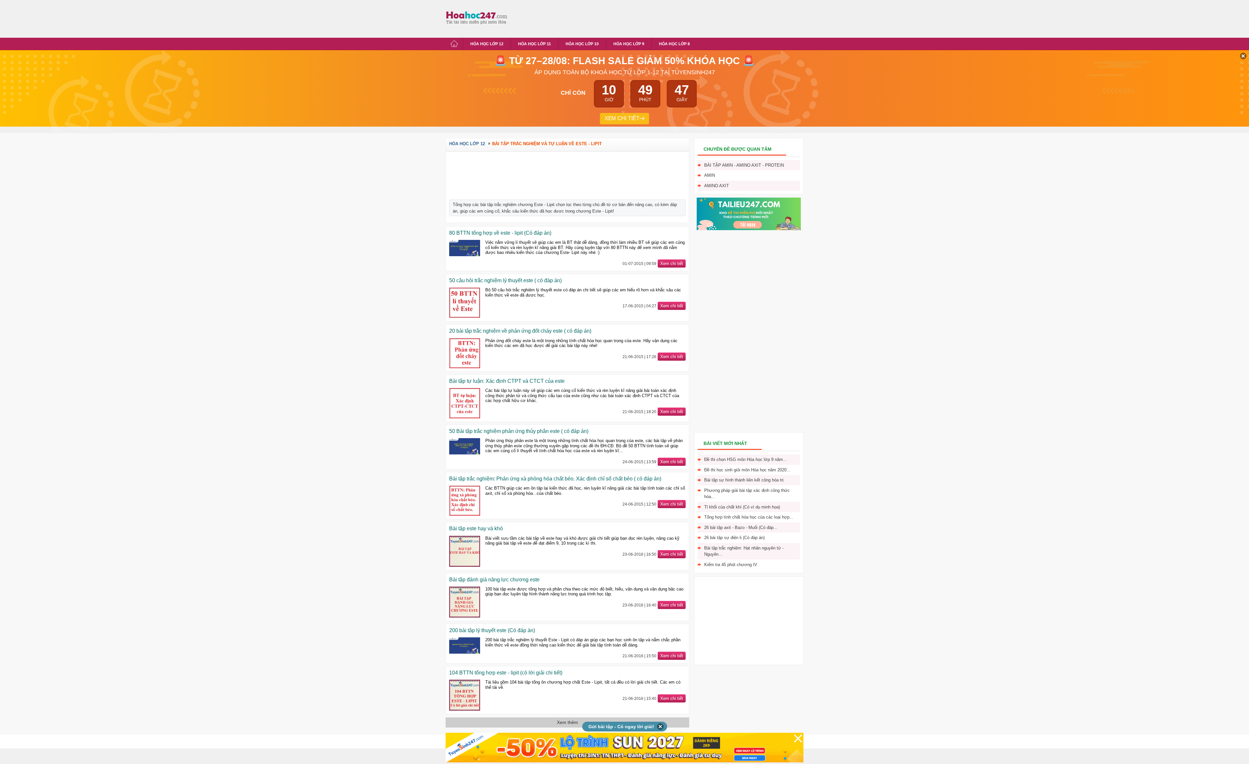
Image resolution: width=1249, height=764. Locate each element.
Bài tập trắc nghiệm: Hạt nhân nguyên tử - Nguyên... (744, 551)
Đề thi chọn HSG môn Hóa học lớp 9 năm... (745, 459)
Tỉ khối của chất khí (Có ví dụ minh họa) (742, 507)
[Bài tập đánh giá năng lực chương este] (464, 602)
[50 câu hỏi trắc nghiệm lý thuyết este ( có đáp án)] (464, 302)
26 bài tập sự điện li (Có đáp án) (734, 537)
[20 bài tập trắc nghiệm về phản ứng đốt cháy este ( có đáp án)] (464, 353)
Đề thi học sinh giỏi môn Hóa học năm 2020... (747, 469)
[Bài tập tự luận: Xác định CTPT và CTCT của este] (464, 403)
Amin (709, 175)
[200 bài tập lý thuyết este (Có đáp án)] (464, 645)
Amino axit (716, 185)
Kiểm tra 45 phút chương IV (730, 564)
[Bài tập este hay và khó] (464, 551)
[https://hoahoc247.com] (478, 17)
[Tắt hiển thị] (660, 726)
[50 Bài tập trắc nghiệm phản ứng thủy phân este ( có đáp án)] (464, 446)
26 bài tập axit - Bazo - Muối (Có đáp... (740, 527)
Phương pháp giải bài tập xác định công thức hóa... (747, 493)
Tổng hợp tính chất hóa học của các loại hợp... (748, 517)
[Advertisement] (629, 18)
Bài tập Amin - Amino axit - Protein (744, 165)
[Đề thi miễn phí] (749, 228)
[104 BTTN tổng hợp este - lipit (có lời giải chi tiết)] (464, 695)
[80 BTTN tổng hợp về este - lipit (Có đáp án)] (464, 248)
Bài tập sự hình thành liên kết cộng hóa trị (744, 480)
